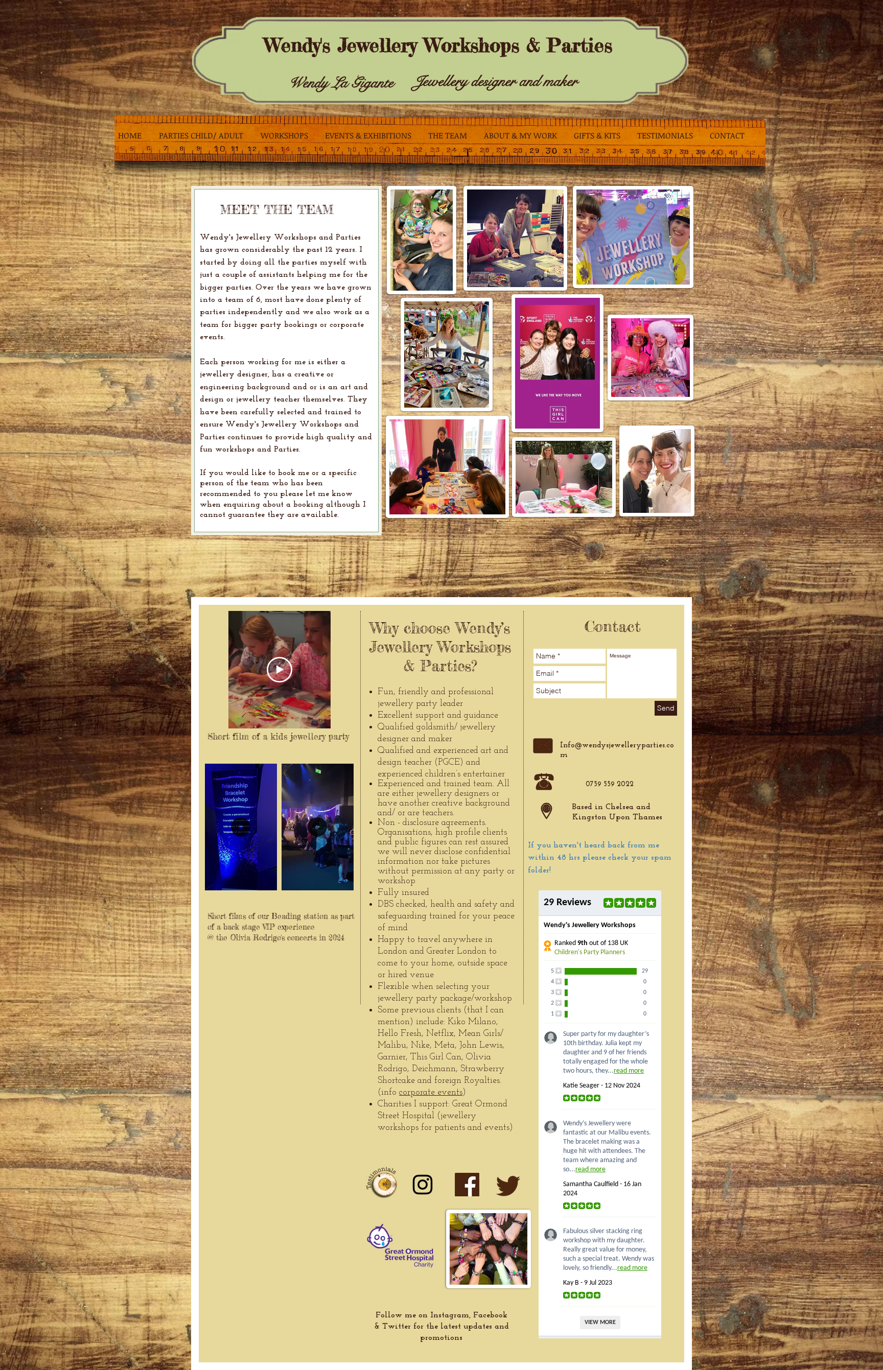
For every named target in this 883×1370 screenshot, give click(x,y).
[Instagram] (422, 1184)
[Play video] (279, 669)
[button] (264, 879)
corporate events (430, 1092)
